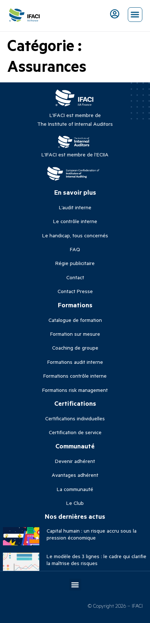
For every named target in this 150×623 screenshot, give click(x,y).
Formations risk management (75, 389)
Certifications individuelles (75, 418)
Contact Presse (75, 291)
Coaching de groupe (75, 347)
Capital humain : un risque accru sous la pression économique (92, 534)
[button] (135, 14)
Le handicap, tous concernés (75, 235)
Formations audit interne (75, 361)
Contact (75, 277)
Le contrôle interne (75, 221)
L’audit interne (75, 207)
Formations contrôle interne (75, 375)
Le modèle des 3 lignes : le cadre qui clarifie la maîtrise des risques (96, 559)
